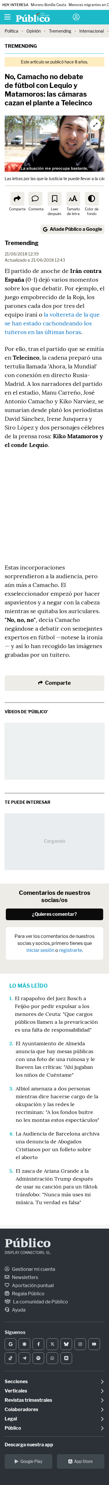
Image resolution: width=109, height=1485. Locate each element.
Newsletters (24, 1277)
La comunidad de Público (40, 1302)
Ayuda (18, 1310)
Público (28, 1244)
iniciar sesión (40, 950)
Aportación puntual (32, 1285)
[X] (52, 1344)
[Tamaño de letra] (73, 199)
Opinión (33, 31)
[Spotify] (38, 1358)
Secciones (16, 1381)
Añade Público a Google (76, 229)
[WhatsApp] (52, 1358)
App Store (83, 1461)
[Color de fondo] (92, 199)
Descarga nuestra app (29, 1444)
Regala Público (27, 1293)
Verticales (16, 1391)
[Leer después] (55, 199)
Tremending (60, 31)
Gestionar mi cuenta (33, 1269)
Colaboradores (21, 1409)
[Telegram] (24, 1358)
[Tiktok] (10, 1358)
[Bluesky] (66, 1344)
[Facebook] (38, 1344)
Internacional (91, 31)
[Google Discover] (24, 1344)
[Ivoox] (66, 1358)
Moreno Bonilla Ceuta (48, 5)
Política (11, 31)
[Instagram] (80, 1344)
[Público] (44, 17)
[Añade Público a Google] (10, 1344)
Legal (11, 1419)
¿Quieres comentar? (54, 914)
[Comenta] (35, 199)
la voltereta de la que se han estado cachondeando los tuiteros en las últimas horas (52, 323)
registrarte (70, 950)
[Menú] (7, 17)
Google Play (31, 1461)
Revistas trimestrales (28, 1400)
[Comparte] (17, 199)
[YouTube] (94, 1344)
